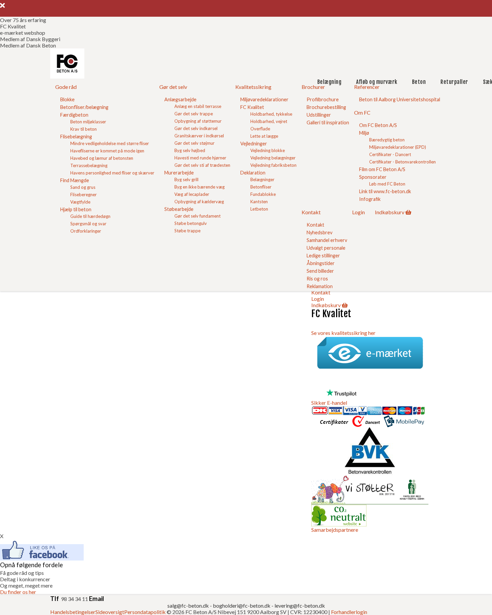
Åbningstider (321, 263)
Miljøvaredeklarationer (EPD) (397, 147)
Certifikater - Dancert (390, 154)
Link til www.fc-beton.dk (385, 191)
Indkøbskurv (389, 212)
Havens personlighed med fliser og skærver (112, 172)
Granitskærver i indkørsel (199, 135)
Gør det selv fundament (197, 216)
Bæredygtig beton (387, 139)
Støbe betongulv (190, 223)
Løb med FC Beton (387, 184)
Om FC (362, 112)
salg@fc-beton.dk (188, 605)
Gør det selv (173, 87)
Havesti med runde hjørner (200, 157)
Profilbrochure (323, 99)
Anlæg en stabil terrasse (197, 106)
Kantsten (259, 201)
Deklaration (252, 172)
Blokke (67, 99)
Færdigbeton (74, 115)
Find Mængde (74, 180)
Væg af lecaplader (191, 194)
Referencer (367, 87)
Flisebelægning (76, 136)
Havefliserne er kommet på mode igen (107, 150)
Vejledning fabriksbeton (273, 165)
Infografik (370, 199)
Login (358, 212)
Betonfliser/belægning (84, 107)
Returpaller (454, 82)
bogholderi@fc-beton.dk (241, 605)
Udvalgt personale (326, 248)
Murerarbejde (179, 172)
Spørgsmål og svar (88, 223)
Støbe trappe (187, 230)
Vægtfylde (80, 202)
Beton (419, 82)
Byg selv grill (186, 179)
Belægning (329, 82)
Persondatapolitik (145, 612)
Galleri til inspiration (328, 122)
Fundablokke (263, 194)
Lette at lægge (264, 136)
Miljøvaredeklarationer (264, 99)
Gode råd (66, 87)
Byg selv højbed (189, 150)
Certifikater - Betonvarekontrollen (402, 161)
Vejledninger (253, 143)
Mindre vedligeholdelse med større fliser (109, 143)
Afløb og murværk (376, 82)
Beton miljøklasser (88, 121)
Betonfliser (260, 187)
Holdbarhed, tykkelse (271, 114)
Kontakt (311, 212)
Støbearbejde (178, 209)
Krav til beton (83, 129)
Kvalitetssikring (253, 87)
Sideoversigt (109, 612)
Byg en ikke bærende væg (199, 187)
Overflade (260, 128)
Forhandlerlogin (349, 612)
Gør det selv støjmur (194, 143)
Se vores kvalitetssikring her (343, 333)
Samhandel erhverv (327, 240)
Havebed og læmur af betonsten (101, 158)
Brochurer (313, 87)
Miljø (364, 133)
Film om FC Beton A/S (382, 169)
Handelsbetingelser (72, 612)
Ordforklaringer (85, 231)
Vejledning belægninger (273, 157)
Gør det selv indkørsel (196, 128)
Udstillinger (319, 115)
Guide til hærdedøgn (90, 216)
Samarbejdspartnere (334, 529)
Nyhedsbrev (319, 232)
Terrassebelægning (88, 165)
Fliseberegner (83, 194)
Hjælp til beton (75, 209)
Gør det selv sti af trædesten (202, 165)
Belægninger (262, 179)
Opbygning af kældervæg (199, 201)
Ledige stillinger (323, 255)
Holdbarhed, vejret (268, 121)
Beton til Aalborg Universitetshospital (399, 99)
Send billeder (320, 271)
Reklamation (320, 286)
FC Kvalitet (252, 107)
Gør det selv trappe (193, 113)
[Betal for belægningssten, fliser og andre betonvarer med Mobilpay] (404, 424)
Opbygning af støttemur (198, 121)
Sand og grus (82, 187)
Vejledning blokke (267, 150)
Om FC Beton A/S (378, 125)
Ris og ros (317, 278)
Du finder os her (18, 592)
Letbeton (259, 209)
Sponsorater (373, 177)
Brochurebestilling (326, 107)
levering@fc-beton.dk (299, 605)
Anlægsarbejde (180, 99)
